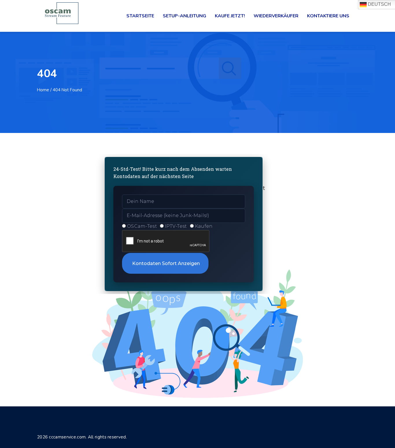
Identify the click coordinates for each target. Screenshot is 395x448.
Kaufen (204, 226)
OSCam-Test (142, 226)
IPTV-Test (176, 226)
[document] (197, 224)
